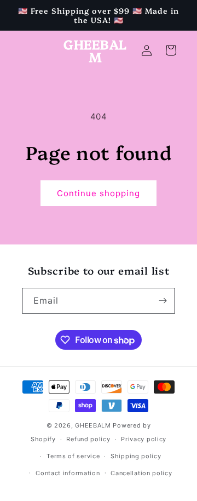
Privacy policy (143, 439)
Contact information (68, 473)
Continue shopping (98, 193)
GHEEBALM (93, 425)
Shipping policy (136, 456)
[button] (171, 50)
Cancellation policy (141, 473)
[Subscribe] (162, 301)
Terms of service (73, 456)
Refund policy (88, 439)
